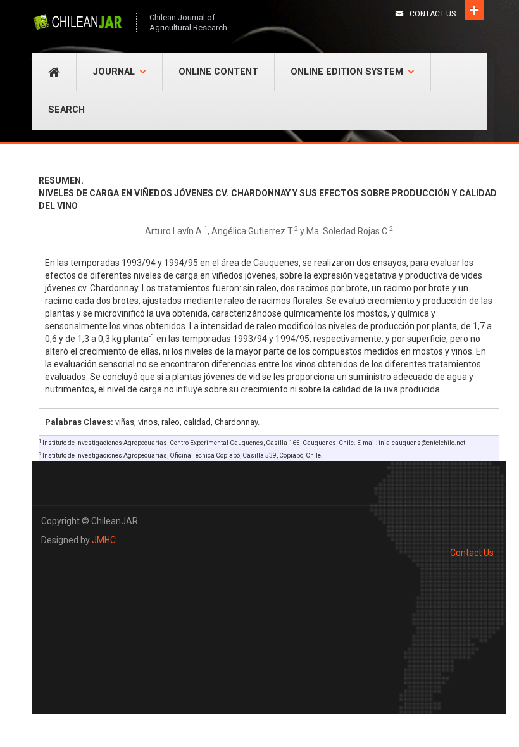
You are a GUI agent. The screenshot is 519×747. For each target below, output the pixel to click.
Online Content (218, 71)
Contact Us (433, 13)
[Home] (77, 22)
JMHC (104, 540)
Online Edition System (347, 71)
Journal (113, 71)
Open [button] (474, 10)
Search (66, 109)
